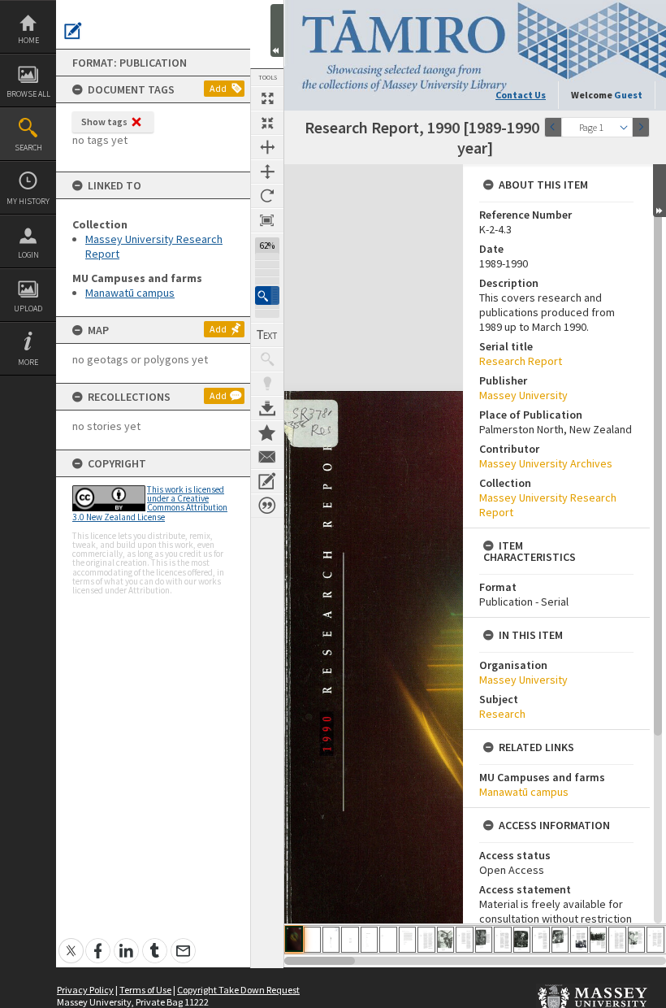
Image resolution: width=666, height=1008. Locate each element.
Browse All (28, 94)
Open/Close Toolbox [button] (276, 30)
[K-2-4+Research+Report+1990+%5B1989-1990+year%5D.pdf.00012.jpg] (503, 940)
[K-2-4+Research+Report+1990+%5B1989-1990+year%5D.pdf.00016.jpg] (579, 940)
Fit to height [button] (267, 171)
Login (28, 255)
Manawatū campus (130, 292)
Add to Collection (267, 432)
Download (267, 408)
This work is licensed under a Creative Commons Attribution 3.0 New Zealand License (149, 503)
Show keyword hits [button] (267, 359)
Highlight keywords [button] (267, 383)
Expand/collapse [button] (659, 190)
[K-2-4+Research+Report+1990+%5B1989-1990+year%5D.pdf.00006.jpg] (388, 940)
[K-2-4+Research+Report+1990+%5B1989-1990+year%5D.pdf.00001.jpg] (294, 939)
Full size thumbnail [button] (267, 98)
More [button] (28, 362)
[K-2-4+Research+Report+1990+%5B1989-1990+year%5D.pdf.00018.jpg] (617, 940)
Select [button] (624, 127)
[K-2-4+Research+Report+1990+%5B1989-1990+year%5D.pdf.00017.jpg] (598, 940)
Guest (628, 95)
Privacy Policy (85, 990)
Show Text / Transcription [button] (267, 335)
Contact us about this (267, 457)
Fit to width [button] (267, 147)
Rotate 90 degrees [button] (267, 196)
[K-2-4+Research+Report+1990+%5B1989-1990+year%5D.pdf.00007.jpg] (407, 940)
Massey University (523, 395)
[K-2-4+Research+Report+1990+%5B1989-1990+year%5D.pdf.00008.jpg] (426, 940)
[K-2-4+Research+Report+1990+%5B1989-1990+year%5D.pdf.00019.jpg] (636, 940)
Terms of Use (145, 990)
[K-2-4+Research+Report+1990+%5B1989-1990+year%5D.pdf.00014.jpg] (541, 940)
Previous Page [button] (553, 127)
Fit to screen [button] (267, 123)
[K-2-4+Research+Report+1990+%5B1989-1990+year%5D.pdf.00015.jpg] (560, 940)
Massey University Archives (545, 463)
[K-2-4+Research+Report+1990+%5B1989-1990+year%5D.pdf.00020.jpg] (655, 940)
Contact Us (520, 95)
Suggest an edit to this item (73, 31)
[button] (267, 295)
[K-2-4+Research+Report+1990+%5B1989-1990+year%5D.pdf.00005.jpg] (369, 940)
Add (218, 88)
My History (28, 201)
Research (502, 713)
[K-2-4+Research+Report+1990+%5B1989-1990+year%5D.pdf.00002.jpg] (312, 940)
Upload (28, 308)
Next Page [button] (641, 127)
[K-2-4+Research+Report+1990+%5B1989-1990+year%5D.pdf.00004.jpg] (350, 940)
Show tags (104, 121)
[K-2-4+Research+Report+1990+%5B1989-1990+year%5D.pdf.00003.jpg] (330, 940)
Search (28, 147)
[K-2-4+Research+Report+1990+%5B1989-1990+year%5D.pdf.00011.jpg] (483, 940)
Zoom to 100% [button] (267, 220)
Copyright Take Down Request (238, 990)
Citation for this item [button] (267, 505)
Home (28, 40)
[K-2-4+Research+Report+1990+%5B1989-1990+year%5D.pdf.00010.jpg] (465, 940)
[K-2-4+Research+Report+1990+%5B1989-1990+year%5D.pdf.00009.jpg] (445, 940)
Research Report (520, 361)
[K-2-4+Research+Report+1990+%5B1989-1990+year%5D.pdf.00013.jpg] (521, 940)
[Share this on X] (71, 941)
